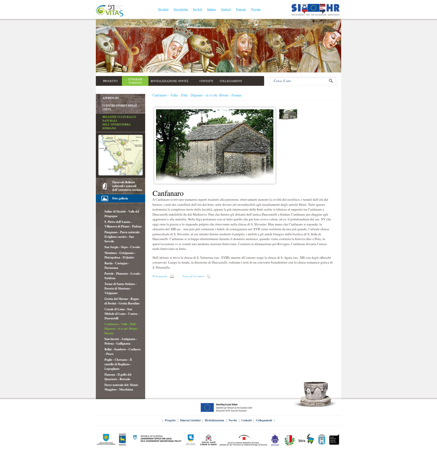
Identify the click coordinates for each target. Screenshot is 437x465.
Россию (256, 9)
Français (241, 9)
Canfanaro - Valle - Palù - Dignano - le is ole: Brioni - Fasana (121, 328)
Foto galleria (120, 198)
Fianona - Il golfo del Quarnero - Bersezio (117, 376)
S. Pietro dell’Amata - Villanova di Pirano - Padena (123, 224)
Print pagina (159, 276)
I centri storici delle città (119, 107)
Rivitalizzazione (214, 420)
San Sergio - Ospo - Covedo (122, 247)
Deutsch (226, 9)
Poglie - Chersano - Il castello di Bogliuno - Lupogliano (118, 364)
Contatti (246, 420)
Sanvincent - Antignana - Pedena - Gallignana (120, 341)
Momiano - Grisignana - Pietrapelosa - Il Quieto (120, 255)
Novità (233, 420)
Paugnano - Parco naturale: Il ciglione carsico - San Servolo (122, 236)
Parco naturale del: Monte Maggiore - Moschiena (121, 387)
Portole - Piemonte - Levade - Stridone (123, 275)
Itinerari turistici (190, 420)
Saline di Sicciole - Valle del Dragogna (121, 213)
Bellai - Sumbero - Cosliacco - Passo (122, 351)
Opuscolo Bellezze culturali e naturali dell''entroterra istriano (127, 186)
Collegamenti (264, 420)
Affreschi (110, 98)
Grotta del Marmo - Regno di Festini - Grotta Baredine (122, 301)
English (197, 9)
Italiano (211, 9)
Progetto (170, 420)
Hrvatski (163, 9)
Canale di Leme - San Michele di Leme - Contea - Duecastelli (121, 313)
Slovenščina (180, 9)
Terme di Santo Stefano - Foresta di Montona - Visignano (120, 288)
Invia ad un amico (193, 276)
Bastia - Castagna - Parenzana (116, 265)
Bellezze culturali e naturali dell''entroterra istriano (119, 122)
